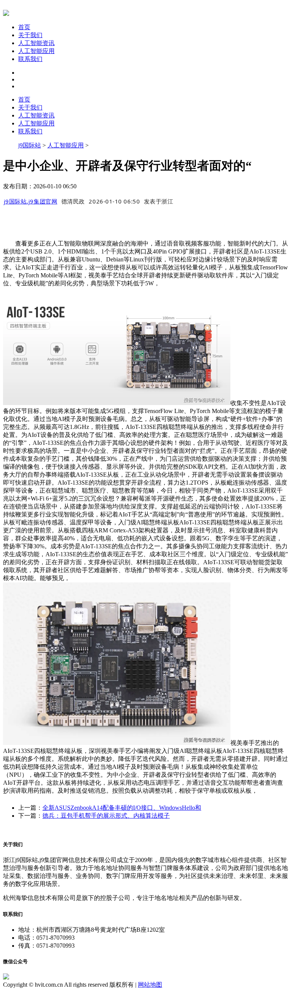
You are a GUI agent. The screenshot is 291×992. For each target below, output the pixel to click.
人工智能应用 (36, 51)
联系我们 (30, 59)
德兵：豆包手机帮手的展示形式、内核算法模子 (106, 815)
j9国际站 (29, 145)
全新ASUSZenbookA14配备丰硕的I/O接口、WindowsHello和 (121, 807)
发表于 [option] (159, 201)
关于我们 (30, 35)
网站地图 (150, 984)
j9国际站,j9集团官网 (31, 201)
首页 (24, 27)
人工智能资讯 (36, 43)
